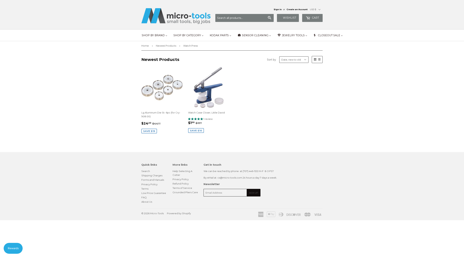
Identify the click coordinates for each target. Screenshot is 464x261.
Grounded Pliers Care (185, 192)
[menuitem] (154, 35)
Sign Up (253, 192)
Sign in (278, 9)
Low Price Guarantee (153, 193)
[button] (195, 118)
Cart (315, 17)
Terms (144, 188)
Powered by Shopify (179, 213)
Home (145, 45)
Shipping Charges (151, 175)
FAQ (144, 197)
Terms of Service (182, 188)
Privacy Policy (149, 184)
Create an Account (297, 9)
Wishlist (289, 17)
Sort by (271, 59)
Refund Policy (181, 183)
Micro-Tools (157, 213)
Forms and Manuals (152, 179)
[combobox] (244, 18)
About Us (146, 201)
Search (145, 171)
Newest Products (166, 45)
